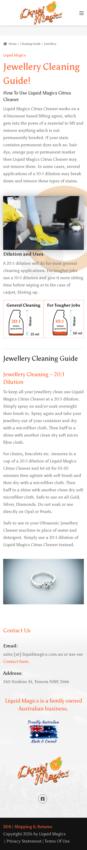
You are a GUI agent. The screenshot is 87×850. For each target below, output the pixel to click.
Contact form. (16, 661)
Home (12, 44)
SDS (7, 826)
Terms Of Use (57, 841)
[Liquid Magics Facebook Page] (42, 798)
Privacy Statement (23, 841)
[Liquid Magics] (41, 12)
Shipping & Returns (33, 826)
